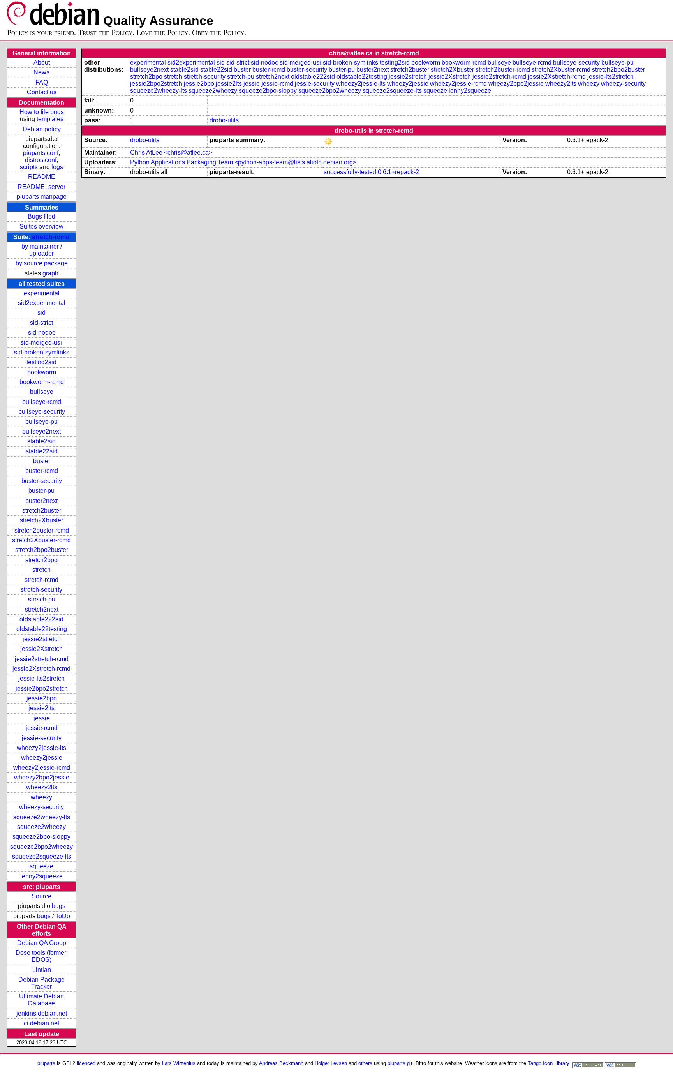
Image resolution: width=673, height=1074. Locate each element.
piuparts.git (400, 1063)
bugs (58, 906)
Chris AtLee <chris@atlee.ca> (171, 152)
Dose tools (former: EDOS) (42, 956)
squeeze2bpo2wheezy (41, 846)
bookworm (41, 372)
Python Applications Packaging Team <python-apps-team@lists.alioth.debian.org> (243, 162)
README (41, 176)
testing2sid (41, 362)
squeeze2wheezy (41, 827)
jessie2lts (41, 708)
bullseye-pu (41, 421)
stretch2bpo (41, 560)
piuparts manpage (42, 196)
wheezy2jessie (41, 757)
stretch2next (41, 609)
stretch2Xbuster (41, 520)
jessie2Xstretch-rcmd (41, 668)
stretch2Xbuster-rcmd (41, 540)
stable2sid (41, 441)
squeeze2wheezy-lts (41, 817)
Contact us (41, 92)
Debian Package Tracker (41, 983)
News (41, 72)
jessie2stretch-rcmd (42, 659)
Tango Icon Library (548, 1063)
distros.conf (40, 160)
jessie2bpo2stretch (42, 688)
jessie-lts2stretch (41, 678)
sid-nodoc (41, 332)
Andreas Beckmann (281, 1063)
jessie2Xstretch (41, 648)
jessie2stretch (42, 639)
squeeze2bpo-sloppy (41, 836)
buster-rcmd (41, 470)
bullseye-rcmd (41, 402)
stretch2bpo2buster (41, 550)
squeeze (41, 866)
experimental (42, 293)
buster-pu (41, 490)
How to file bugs (41, 112)
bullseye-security (41, 411)
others (365, 1063)
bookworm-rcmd (41, 382)
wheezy (41, 797)
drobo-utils (224, 120)
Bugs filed (41, 216)
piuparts (46, 1063)
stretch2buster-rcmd (41, 530)
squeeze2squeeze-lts (41, 856)
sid (41, 312)
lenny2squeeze (41, 876)
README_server (41, 186)
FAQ (41, 82)
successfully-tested (350, 172)
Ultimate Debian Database (41, 1000)
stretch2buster (41, 510)
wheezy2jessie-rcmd (41, 767)
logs (57, 167)
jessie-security (42, 738)
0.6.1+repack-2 (398, 172)
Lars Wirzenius (179, 1063)
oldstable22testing (41, 629)
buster (41, 461)
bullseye (41, 391)
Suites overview (41, 226)
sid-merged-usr (41, 342)
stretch (41, 569)
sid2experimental (41, 303)
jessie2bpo (41, 698)
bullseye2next (41, 431)
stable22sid (42, 451)
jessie (41, 718)
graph (50, 273)
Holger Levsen (331, 1063)
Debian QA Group (41, 943)
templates (50, 119)
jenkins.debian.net (41, 1013)
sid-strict (41, 322)
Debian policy (42, 129)
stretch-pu (41, 599)
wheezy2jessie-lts (41, 747)
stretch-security (41, 589)
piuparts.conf (40, 153)
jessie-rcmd (42, 728)
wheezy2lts (41, 787)
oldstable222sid (41, 619)
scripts (29, 167)
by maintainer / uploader (41, 250)
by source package (42, 263)
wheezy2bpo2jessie (41, 777)
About (41, 62)
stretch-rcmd (51, 237)
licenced (86, 1063)
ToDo (62, 916)
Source (41, 896)
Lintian (41, 969)
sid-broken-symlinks (41, 352)
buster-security (41, 481)
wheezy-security (41, 807)
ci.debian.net (41, 1023)
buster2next (41, 500)
